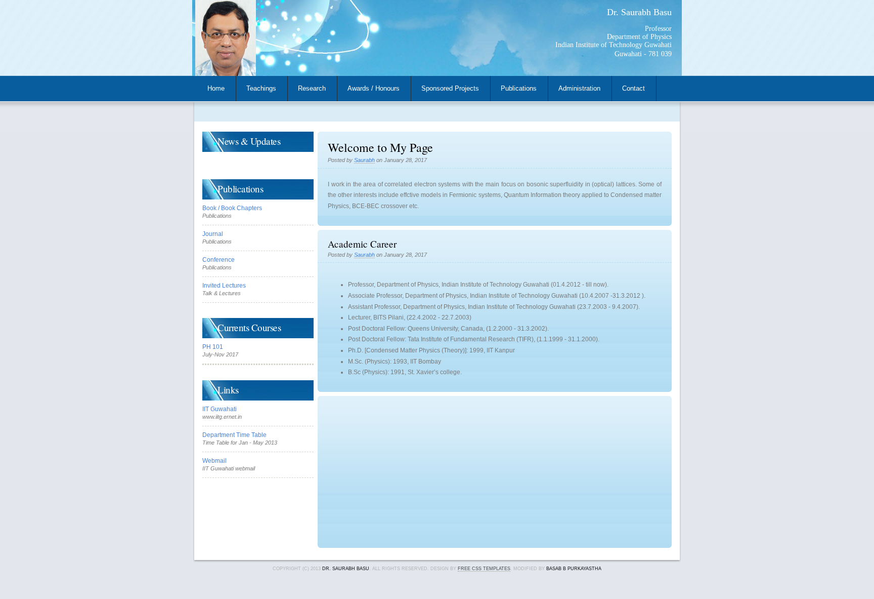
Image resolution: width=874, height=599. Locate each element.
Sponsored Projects (450, 88)
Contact (633, 88)
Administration (579, 88)
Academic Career (362, 243)
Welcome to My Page (380, 147)
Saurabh (364, 160)
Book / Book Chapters (232, 208)
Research (312, 88)
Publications (519, 88)
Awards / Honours (373, 88)
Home (216, 88)
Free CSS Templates (484, 568)
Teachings (261, 88)
